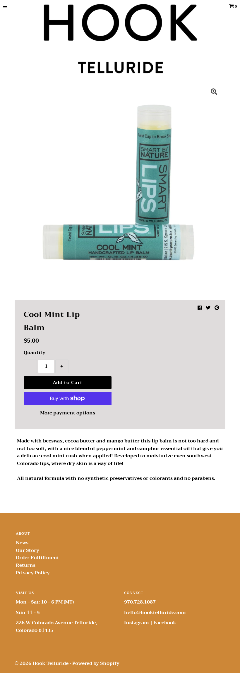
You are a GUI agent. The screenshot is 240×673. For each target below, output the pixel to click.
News (22, 543)
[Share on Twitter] (208, 308)
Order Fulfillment (37, 558)
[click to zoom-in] (214, 92)
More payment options (67, 413)
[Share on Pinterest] (217, 308)
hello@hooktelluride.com (155, 613)
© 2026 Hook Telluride (41, 663)
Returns (25, 565)
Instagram (136, 623)
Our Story (27, 550)
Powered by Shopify (95, 663)
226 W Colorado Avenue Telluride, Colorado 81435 (56, 626)
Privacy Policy (33, 573)
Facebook (164, 623)
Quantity (34, 353)
